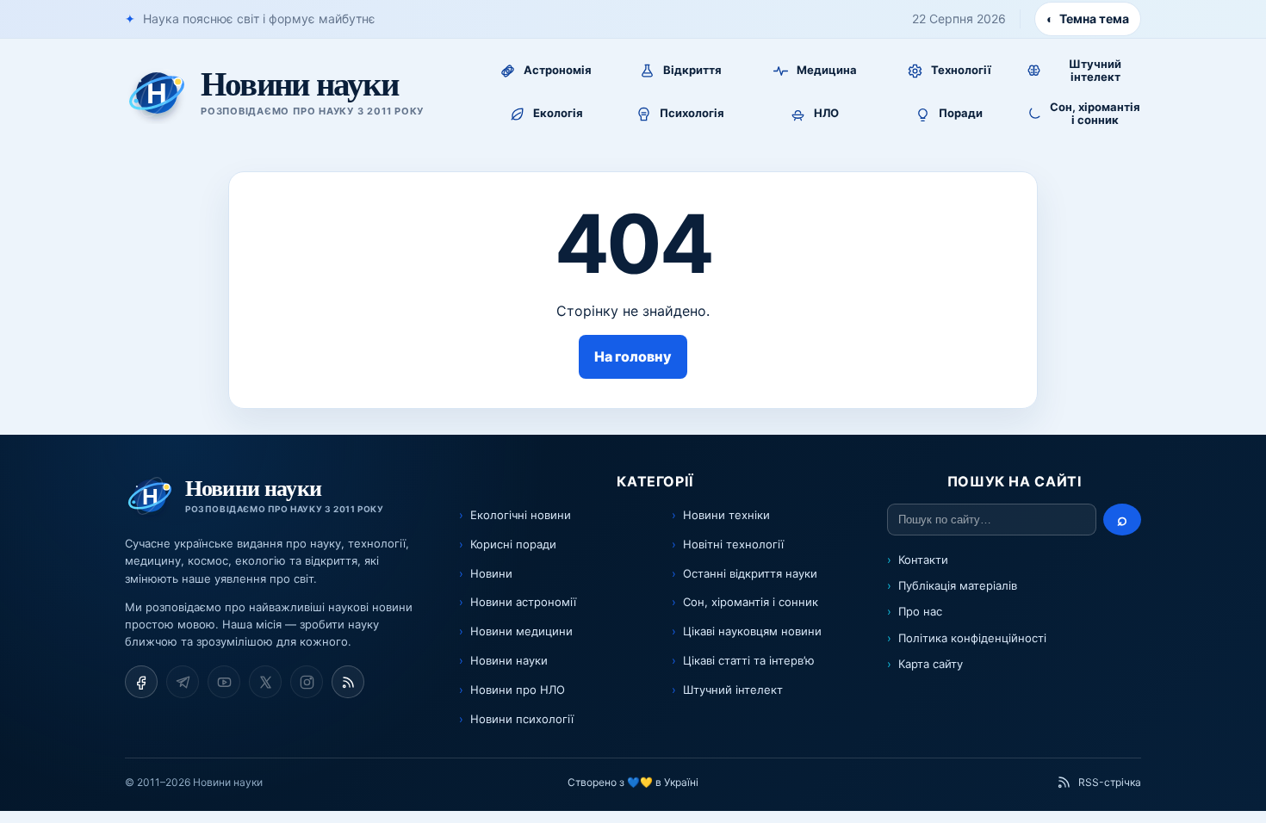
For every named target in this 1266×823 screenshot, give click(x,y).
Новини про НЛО (517, 689)
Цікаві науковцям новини (752, 631)
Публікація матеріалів (957, 585)
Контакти (923, 559)
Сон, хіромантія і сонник (750, 602)
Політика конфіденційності (972, 638)
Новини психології (522, 719)
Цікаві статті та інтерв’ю (749, 660)
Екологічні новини (520, 515)
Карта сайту (930, 664)
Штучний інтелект (733, 689)
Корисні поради (513, 544)
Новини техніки (726, 515)
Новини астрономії (523, 602)
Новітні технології (733, 544)
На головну (633, 356)
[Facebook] (141, 681)
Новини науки (509, 660)
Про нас (920, 611)
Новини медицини (521, 631)
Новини (491, 573)
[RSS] (348, 681)
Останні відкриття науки (750, 573)
